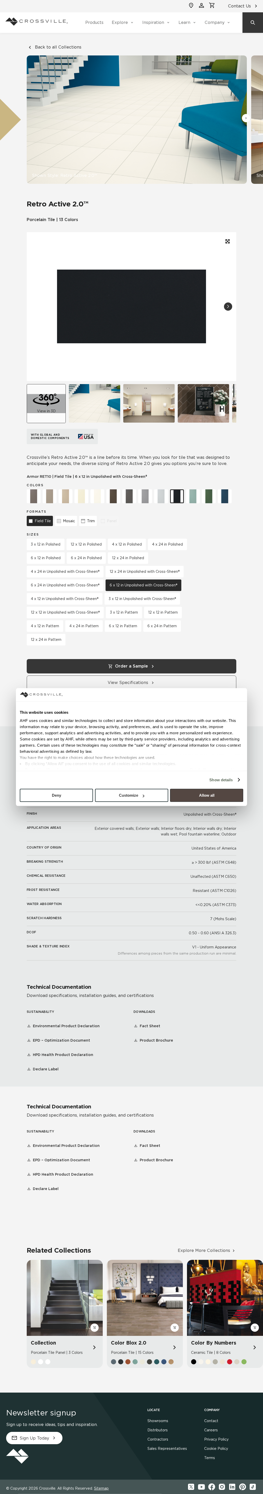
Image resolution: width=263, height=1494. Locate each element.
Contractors (157, 1439)
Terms (209, 1458)
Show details (221, 780)
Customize (128, 795)
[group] (94, 403)
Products (94, 22)
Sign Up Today (34, 1438)
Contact (211, 1421)
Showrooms (157, 1421)
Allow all (206, 795)
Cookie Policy (216, 1449)
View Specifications (128, 682)
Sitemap (101, 1488)
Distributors (157, 1430)
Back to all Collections (58, 47)
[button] (246, 118)
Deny (56, 795)
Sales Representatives (167, 1449)
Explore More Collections (204, 1250)
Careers (211, 1430)
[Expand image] (227, 241)
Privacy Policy (216, 1439)
